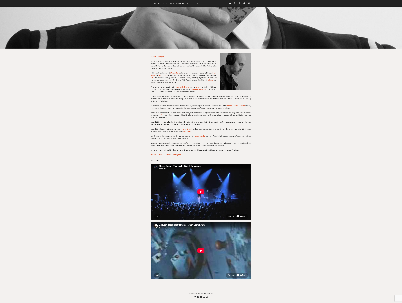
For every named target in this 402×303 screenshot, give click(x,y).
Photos (154, 155)
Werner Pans (175, 73)
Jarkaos (198, 87)
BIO (187, 3)
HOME (153, 3)
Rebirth (229, 106)
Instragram (177, 155)
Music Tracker (239, 106)
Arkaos (210, 80)
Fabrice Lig (187, 131)
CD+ (152, 78)
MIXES (161, 3)
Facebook (167, 155)
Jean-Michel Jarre (182, 87)
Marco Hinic (163, 75)
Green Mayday (200, 136)
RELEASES (170, 3)
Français (161, 57)
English (154, 57)
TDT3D (161, 115)
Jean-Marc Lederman (199, 89)
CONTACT (196, 3)
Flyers (160, 155)
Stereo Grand (186, 129)
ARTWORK (180, 3)
